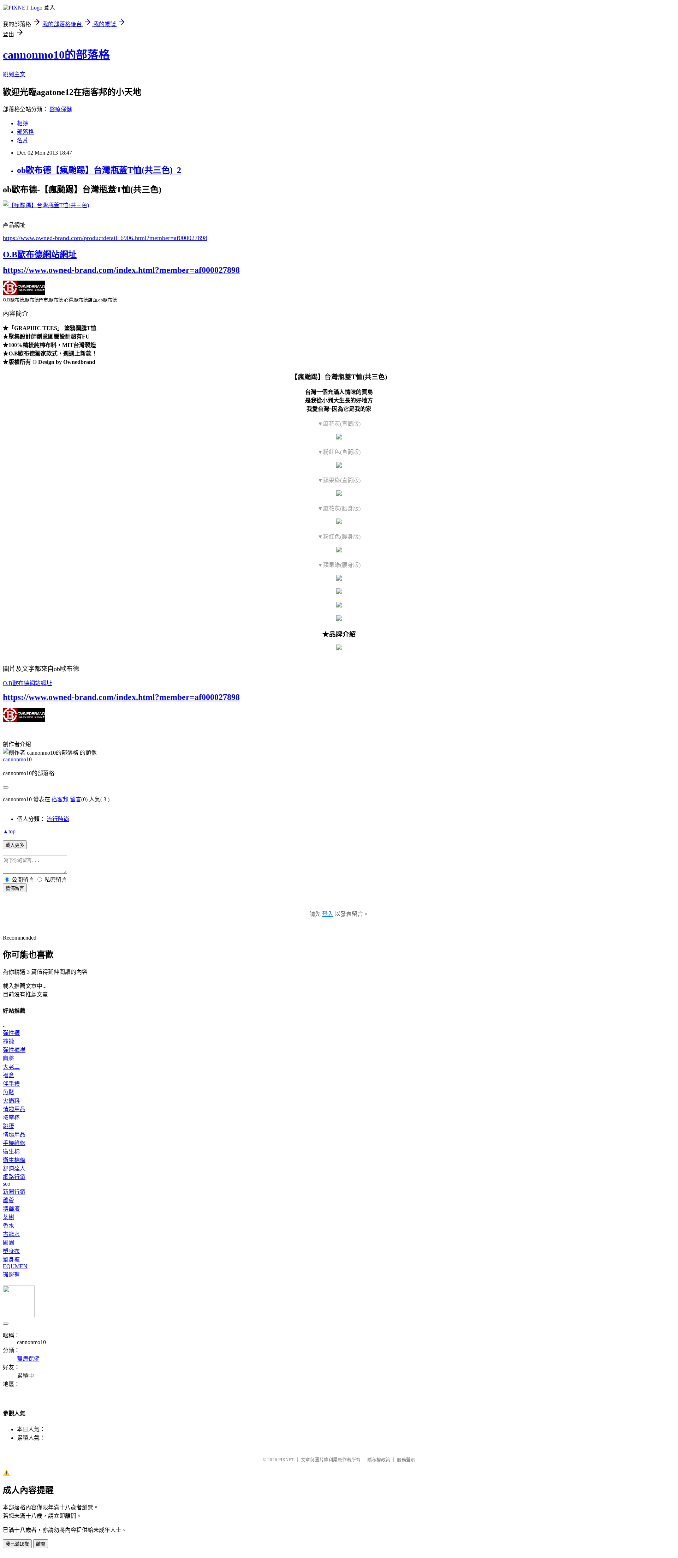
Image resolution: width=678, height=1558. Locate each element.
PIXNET (286, 1459)
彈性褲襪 (14, 1050)
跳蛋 (8, 1126)
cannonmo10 (17, 759)
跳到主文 (14, 74)
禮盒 (8, 1075)
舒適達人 (14, 1168)
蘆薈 (8, 1200)
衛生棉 (11, 1152)
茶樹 (8, 1217)
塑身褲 (11, 1260)
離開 (40, 1544)
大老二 (11, 1067)
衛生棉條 (14, 1160)
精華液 (11, 1209)
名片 (22, 140)
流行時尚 (58, 819)
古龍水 (11, 1234)
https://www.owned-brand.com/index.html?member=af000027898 (121, 270)
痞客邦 (60, 799)
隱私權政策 (378, 1459)
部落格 (25, 132)
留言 (75, 799)
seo (6, 1184)
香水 (8, 1226)
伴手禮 (11, 1084)
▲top (9, 831)
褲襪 (8, 1041)
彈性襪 (11, 1033)
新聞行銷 (14, 1192)
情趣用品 (14, 1109)
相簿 (22, 123)
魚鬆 (8, 1092)
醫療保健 (60, 109)
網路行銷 (14, 1177)
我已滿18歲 (17, 1544)
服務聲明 (406, 1459)
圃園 (8, 1243)
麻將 (8, 1058)
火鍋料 (11, 1101)
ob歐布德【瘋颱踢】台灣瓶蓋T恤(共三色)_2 (99, 170)
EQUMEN (15, 1266)
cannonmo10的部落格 (56, 54)
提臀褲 (11, 1274)
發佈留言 (15, 888)
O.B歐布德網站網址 (40, 254)
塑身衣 (11, 1251)
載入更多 (15, 845)
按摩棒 (11, 1118)
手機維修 (14, 1143)
